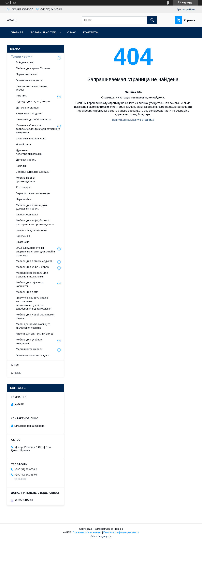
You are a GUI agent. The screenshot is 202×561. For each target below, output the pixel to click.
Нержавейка (23, 199)
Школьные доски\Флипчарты (33, 119)
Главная (17, 32)
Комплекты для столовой (31, 230)
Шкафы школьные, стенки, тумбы (32, 88)
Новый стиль (24, 144)
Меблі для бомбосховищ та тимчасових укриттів (33, 326)
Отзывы (16, 372)
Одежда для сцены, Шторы (33, 101)
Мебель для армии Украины (33, 68)
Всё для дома (25, 62)
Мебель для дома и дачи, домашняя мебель (32, 207)
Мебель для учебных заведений (29, 341)
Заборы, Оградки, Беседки (32, 171)
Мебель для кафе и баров (32, 266)
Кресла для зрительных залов (34, 333)
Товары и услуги (43, 32)
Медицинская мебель (29, 349)
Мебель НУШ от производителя (25, 179)
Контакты (90, 32)
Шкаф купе (22, 241)
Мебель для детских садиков (34, 261)
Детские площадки (27, 107)
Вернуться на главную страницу (133, 119)
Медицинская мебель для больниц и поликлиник (32, 274)
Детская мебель (26, 159)
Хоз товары (23, 187)
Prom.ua (118, 529)
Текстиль (21, 95)
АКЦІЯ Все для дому (29, 113)
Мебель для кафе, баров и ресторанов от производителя (35, 222)
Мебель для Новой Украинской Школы (35, 316)
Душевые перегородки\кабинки (29, 152)
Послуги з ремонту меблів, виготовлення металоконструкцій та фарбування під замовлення (33, 303)
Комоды (21, 165)
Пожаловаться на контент (87, 532)
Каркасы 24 (23, 236)
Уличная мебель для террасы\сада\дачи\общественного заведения (38, 129)
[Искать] (152, 20)
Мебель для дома (27, 291)
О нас (71, 32)
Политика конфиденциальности (121, 532)
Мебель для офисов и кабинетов (29, 284)
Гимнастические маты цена (32, 355)
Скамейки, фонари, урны (31, 138)
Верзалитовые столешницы (33, 193)
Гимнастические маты (29, 80)
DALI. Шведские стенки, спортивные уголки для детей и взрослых (35, 251)
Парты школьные (26, 74)
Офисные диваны (27, 214)
